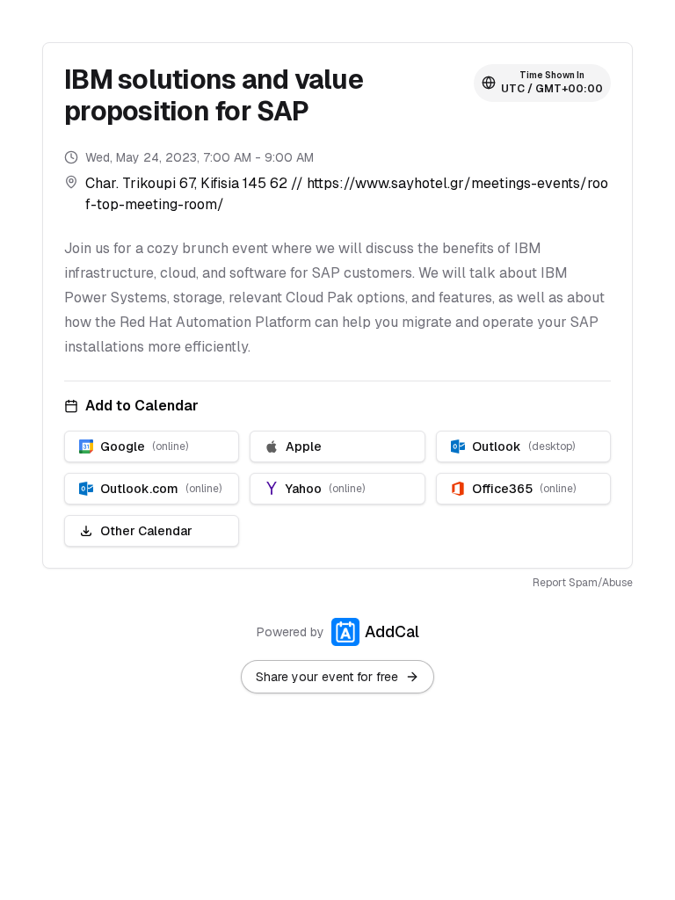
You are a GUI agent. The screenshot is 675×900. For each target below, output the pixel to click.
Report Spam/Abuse (583, 583)
